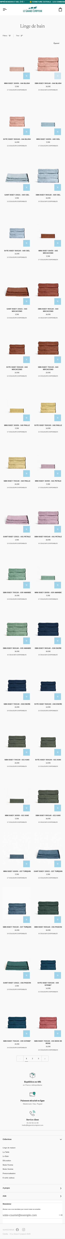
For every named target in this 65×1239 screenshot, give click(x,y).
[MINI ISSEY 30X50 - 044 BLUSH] (17, 60)
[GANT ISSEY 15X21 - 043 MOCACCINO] (17, 285)
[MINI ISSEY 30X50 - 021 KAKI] (17, 792)
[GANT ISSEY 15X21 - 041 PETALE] (17, 513)
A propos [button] (6, 1188)
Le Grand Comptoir (18, 1234)
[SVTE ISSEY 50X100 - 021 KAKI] (48, 736)
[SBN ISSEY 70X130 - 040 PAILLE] (17, 458)
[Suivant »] (45, 1059)
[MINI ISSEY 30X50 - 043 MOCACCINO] (48, 227)
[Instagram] (23, 1229)
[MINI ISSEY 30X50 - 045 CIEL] (48, 116)
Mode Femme (8, 1165)
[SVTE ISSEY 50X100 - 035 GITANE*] (48, 959)
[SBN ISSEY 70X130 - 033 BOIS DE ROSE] (48, 1017)
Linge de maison (9, 1148)
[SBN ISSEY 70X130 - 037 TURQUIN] (17, 904)
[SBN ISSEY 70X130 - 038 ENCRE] (17, 680)
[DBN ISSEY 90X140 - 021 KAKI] (48, 792)
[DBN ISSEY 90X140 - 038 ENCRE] (48, 625)
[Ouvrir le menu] (8, 10)
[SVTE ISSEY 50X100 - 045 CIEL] (17, 227)
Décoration (7, 1160)
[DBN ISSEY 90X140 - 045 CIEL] (48, 171)
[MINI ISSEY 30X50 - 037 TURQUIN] (17, 848)
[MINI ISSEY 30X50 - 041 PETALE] (48, 458)
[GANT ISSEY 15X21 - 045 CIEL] (17, 171)
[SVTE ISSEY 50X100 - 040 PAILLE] (48, 402)
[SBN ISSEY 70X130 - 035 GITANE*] (17, 1017)
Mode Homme (8, 1169)
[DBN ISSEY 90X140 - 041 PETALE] (48, 513)
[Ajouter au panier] (26, 76)
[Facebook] (17, 1229)
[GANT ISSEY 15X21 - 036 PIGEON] (17, 959)
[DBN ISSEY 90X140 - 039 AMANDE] (17, 625)
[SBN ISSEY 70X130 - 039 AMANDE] (17, 569)
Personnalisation (9, 1173)
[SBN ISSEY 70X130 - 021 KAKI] (17, 736)
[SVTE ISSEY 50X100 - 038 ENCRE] (48, 680)
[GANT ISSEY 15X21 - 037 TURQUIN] (48, 848)
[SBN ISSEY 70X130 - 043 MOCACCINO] (48, 343)
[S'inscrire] (59, 1215)
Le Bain (6, 1156)
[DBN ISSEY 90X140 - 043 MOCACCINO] (48, 285)
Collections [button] (7, 1139)
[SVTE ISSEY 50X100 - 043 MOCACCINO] (17, 343)
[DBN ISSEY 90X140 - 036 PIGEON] (48, 904)
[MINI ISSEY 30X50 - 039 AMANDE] (48, 569)
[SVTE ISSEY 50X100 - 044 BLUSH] (17, 116)
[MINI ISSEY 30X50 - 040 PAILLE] (17, 402)
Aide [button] (4, 1196)
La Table (6, 1152)
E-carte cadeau (8, 1178)
